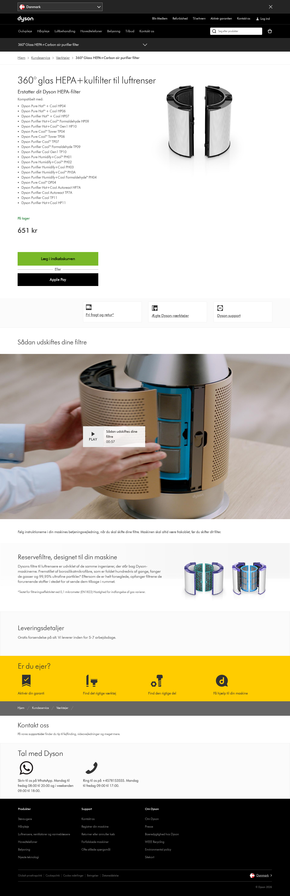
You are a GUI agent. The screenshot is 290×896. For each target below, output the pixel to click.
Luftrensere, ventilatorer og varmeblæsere (44, 834)
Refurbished (180, 18)
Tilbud (129, 31)
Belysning (113, 31)
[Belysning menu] (122, 31)
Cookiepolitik (53, 875)
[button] (58, 279)
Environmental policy (158, 849)
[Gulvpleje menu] (34, 31)
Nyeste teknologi (28, 857)
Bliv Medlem (160, 18)
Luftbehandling (65, 31)
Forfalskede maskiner (95, 842)
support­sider (37, 734)
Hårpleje (43, 31)
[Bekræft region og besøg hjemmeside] (270, 6)
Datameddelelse (110, 875)
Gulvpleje (25, 31)
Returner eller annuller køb (98, 834)
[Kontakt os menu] (156, 31)
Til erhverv (199, 18)
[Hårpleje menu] (51, 31)
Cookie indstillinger (73, 875)
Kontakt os (243, 18)
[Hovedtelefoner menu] (104, 31)
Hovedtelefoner (91, 31)
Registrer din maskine (95, 826)
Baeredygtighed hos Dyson (162, 834)
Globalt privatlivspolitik (30, 875)
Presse (149, 826)
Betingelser (93, 875)
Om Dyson (152, 819)
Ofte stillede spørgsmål (96, 849)
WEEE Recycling (154, 842)
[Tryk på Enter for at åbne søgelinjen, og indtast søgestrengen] (236, 31)
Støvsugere (25, 819)
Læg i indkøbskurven (58, 258)
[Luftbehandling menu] (77, 31)
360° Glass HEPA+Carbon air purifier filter (48, 45)
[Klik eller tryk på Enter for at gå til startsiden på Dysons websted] (25, 19)
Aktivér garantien (221, 18)
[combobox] (60, 7)
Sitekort (149, 857)
